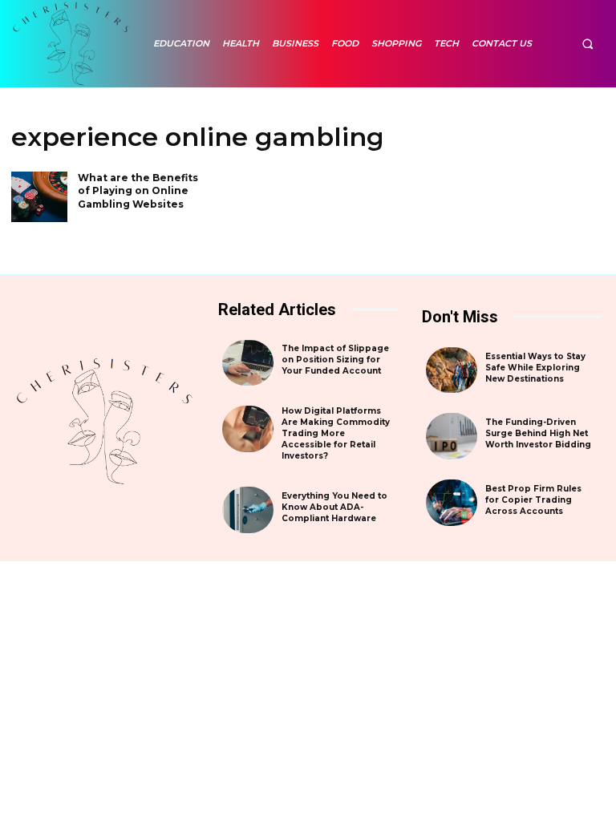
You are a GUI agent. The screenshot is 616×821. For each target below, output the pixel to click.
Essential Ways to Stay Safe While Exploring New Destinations (535, 367)
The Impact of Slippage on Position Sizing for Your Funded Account (335, 359)
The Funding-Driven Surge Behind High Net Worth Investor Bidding (538, 433)
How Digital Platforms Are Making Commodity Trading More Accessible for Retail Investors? (336, 433)
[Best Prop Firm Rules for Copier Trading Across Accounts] (451, 502)
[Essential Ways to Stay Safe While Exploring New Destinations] (451, 370)
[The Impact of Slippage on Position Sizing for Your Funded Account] (248, 363)
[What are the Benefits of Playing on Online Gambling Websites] (39, 197)
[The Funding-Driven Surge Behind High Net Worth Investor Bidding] (451, 436)
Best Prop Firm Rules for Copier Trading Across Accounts (533, 499)
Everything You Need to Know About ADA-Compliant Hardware (334, 507)
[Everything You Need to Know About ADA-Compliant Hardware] (248, 510)
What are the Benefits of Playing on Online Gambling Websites (138, 191)
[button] (587, 43)
